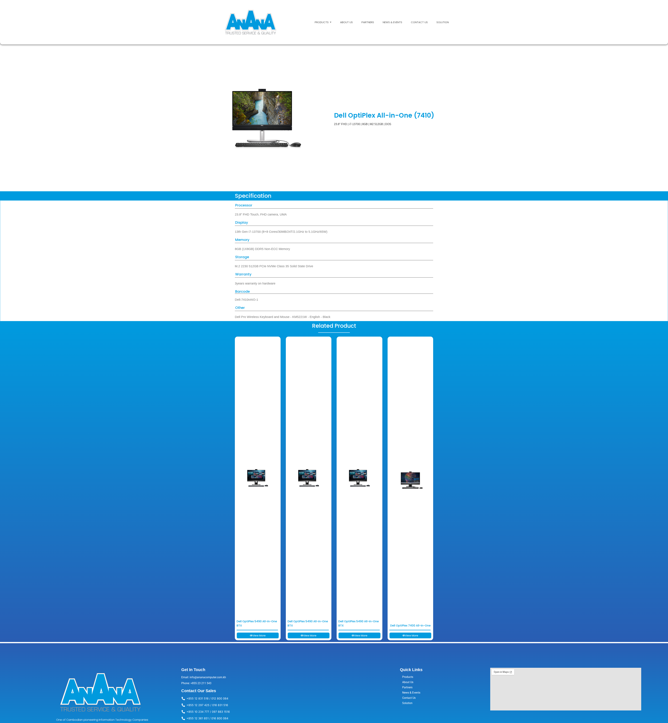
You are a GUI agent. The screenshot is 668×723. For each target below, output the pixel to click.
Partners (407, 687)
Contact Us (409, 697)
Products (407, 677)
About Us (407, 682)
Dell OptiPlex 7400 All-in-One (410, 626)
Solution (407, 703)
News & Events (411, 692)
